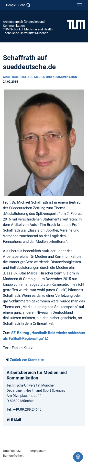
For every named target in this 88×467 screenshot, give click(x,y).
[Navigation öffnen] (79, 5)
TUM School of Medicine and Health (28, 29)
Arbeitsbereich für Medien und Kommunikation (23, 23)
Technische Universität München (25, 33)
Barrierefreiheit (13, 455)
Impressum (38, 451)
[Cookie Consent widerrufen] (78, 457)
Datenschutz (12, 451)
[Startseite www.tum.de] (76, 24)
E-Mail (16, 420)
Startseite (27, 360)
